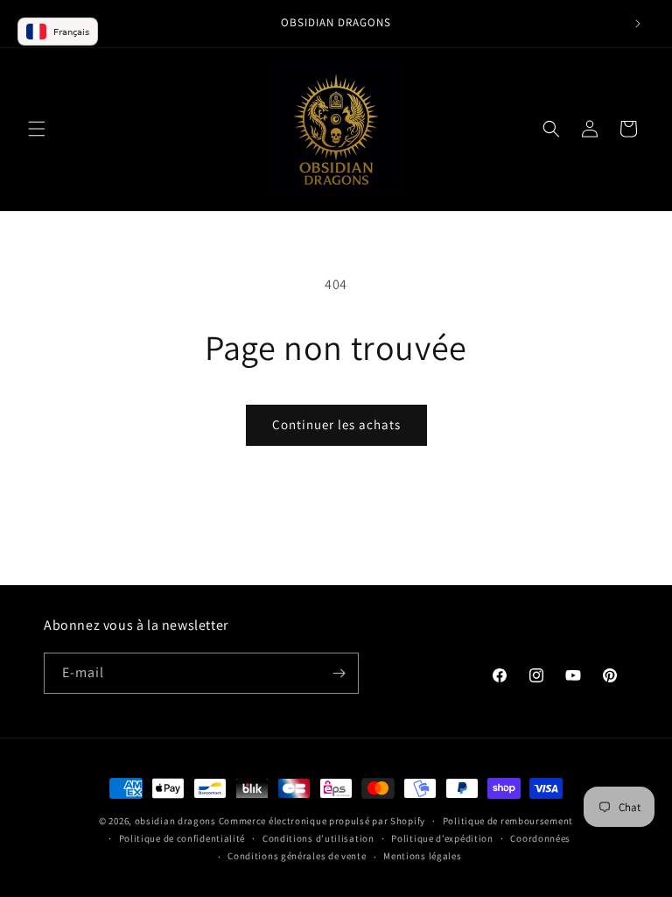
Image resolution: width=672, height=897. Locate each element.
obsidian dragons (175, 821)
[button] (37, 128)
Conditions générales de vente (297, 856)
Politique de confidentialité (182, 838)
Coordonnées (540, 838)
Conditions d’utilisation (318, 838)
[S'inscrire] (338, 673)
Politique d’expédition (442, 838)
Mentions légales (422, 856)
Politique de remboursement (508, 821)
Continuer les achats (336, 424)
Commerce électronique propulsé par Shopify (322, 821)
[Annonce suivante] (638, 23)
